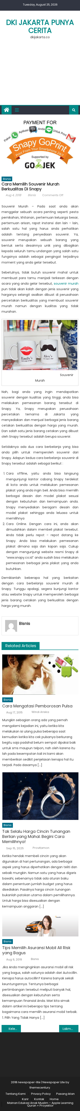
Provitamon (41, 848)
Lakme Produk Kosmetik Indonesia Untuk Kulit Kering (70, 1028)
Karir (25, 1099)
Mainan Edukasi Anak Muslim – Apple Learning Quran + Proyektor (40, 1104)
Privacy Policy (41, 1094)
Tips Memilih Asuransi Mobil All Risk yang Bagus (36, 950)
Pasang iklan (65, 1094)
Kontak (39, 1099)
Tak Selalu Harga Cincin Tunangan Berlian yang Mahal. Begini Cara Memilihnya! (36, 836)
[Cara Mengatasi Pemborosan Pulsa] (40, 674)
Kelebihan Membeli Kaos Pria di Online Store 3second (15, 1028)
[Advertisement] (40, 75)
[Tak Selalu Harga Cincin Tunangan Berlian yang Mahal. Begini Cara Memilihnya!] (40, 796)
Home (54, 1099)
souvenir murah (66, 283)
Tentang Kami (16, 1094)
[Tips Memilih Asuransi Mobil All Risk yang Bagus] (40, 925)
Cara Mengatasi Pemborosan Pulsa (37, 705)
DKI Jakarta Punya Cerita (40, 26)
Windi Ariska (40, 712)
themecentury (40, 1087)
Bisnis (7, 179)
